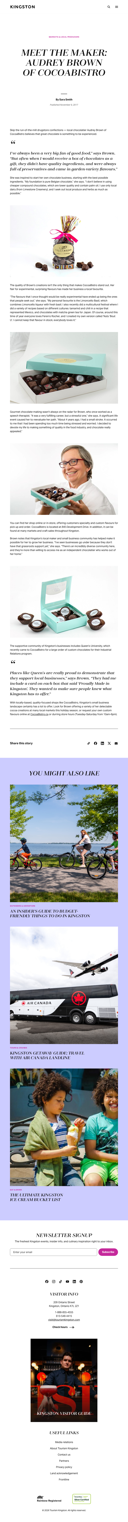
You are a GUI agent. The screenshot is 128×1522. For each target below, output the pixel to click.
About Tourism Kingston (64, 1448)
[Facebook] (95, 743)
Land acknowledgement (64, 1473)
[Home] (22, 6)
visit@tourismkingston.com (64, 1319)
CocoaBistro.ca (39, 714)
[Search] (109, 7)
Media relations (64, 1442)
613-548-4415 (64, 1316)
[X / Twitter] (109, 743)
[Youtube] (67, 1281)
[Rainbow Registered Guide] (49, 1499)
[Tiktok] (60, 1281)
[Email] (116, 743)
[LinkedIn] (102, 743)
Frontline (64, 1479)
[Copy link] (89, 743)
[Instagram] (54, 1281)
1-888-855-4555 (64, 1312)
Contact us (64, 1454)
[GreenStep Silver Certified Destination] (81, 1499)
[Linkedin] (74, 1281)
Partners (64, 1461)
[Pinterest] (81, 1281)
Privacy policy (64, 1467)
